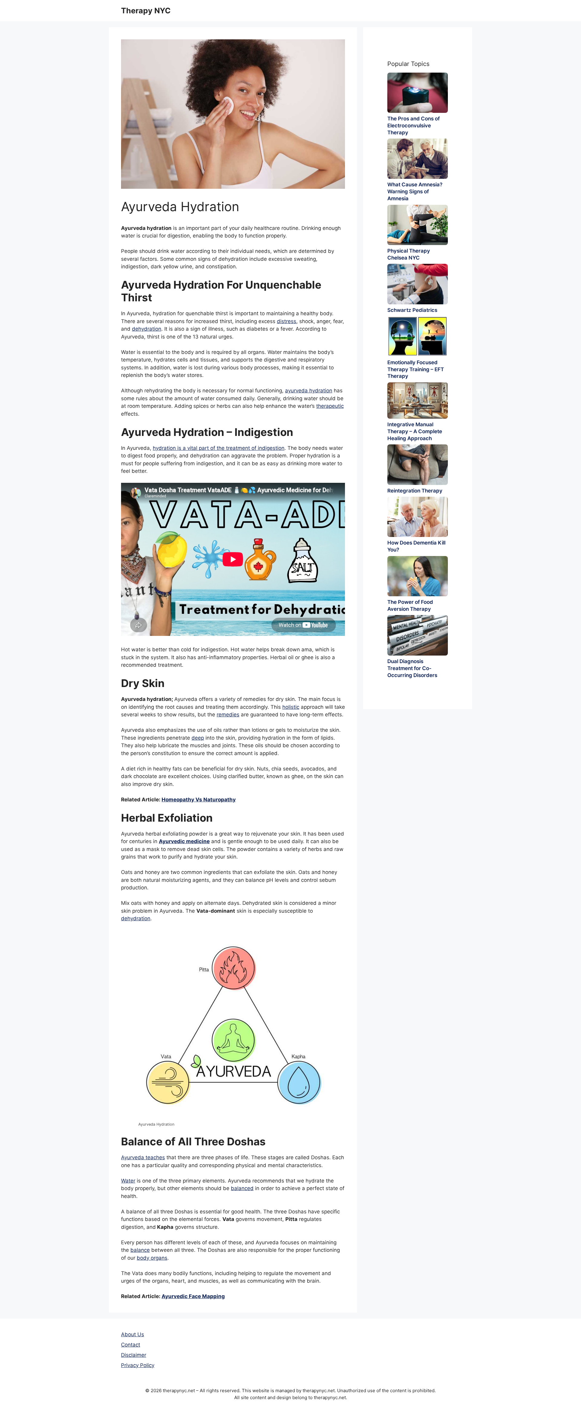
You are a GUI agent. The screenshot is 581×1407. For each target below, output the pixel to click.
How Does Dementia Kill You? (416, 546)
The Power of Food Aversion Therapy (410, 605)
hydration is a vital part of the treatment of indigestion (218, 448)
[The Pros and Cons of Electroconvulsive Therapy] (417, 93)
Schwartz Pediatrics (412, 310)
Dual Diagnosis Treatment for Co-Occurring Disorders (412, 668)
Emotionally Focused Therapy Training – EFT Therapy (415, 369)
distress (286, 321)
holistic (290, 707)
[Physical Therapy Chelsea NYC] (417, 225)
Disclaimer (133, 1355)
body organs (152, 1258)
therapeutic (330, 406)
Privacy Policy (137, 1365)
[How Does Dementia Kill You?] (417, 517)
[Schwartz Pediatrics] (417, 284)
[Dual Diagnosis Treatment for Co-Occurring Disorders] (417, 635)
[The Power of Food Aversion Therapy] (417, 576)
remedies (228, 715)
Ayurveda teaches (143, 1157)
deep (198, 738)
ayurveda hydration (308, 391)
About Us (132, 1334)
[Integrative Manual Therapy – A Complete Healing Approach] (417, 400)
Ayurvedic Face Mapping (193, 1296)
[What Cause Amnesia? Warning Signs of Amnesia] (417, 159)
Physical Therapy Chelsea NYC (408, 254)
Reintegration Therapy (414, 491)
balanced (242, 1188)
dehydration (146, 329)
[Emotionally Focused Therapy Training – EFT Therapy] (417, 336)
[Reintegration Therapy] (417, 464)
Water (128, 1181)
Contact (130, 1345)
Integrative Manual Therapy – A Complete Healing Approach (414, 431)
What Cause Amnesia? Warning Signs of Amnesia (414, 191)
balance (140, 1250)
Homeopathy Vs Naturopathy (199, 800)
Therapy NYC (146, 10)
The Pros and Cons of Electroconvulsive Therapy (413, 126)
